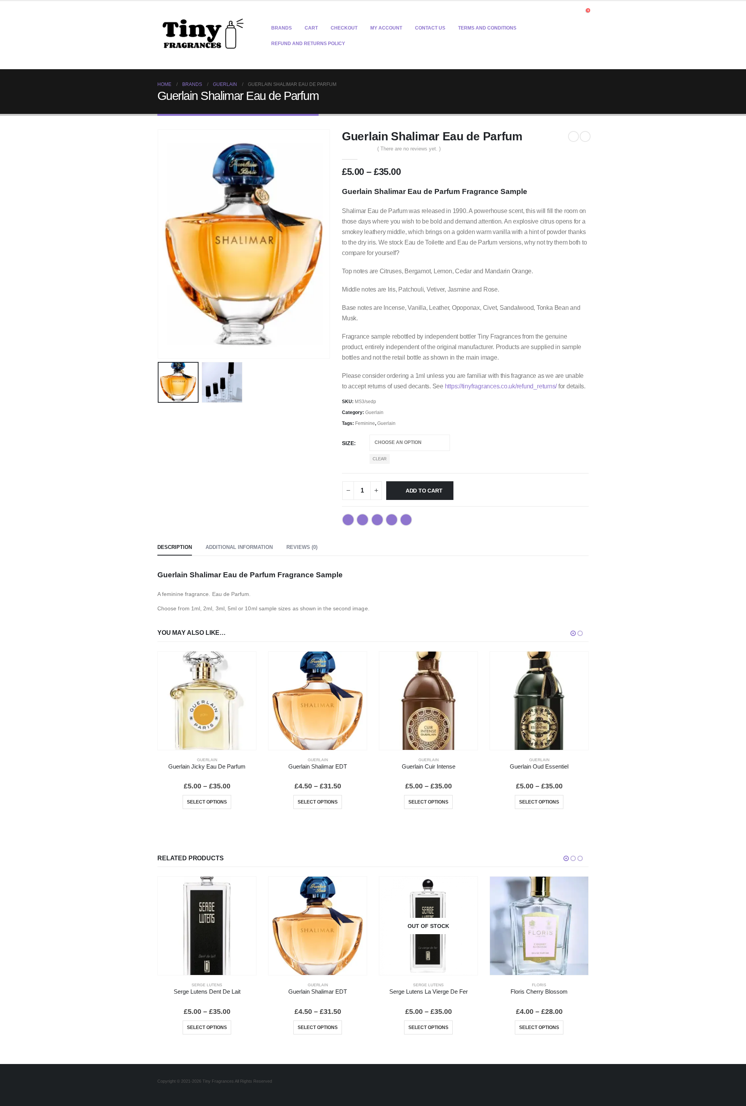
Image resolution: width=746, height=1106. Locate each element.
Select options (207, 802)
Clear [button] (380, 458)
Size (348, 443)
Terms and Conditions (487, 28)
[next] (585, 136)
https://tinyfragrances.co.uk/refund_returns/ (501, 386)
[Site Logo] (203, 35)
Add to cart (424, 490)
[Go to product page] (207, 701)
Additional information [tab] (239, 547)
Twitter (362, 520)
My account (386, 28)
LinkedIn (377, 520)
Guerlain (374, 412)
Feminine (365, 423)
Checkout (344, 28)
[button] (574, 12)
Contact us (430, 28)
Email (406, 520)
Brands (281, 28)
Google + (391, 520)
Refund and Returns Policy (308, 43)
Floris (539, 985)
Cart (311, 28)
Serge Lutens (207, 985)
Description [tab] (174, 547)
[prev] (573, 136)
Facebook (348, 520)
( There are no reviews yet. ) (409, 149)
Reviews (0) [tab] (301, 547)
